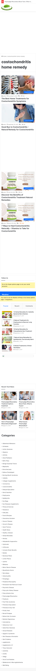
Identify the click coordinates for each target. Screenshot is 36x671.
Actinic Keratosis (7, 449)
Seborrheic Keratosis (9, 628)
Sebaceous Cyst (7, 625)
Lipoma (5, 561)
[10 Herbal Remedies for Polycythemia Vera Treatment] (7, 331)
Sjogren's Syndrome (8, 633)
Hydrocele (6, 544)
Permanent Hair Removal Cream (12, 584)
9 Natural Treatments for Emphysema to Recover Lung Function (22, 322)
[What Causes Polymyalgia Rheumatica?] (27, 415)
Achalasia (5, 446)
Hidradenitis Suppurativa (10, 541)
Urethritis (5, 651)
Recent (17, 306)
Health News (6, 530)
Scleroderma (6, 622)
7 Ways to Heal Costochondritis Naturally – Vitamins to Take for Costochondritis (15, 228)
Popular (5, 306)
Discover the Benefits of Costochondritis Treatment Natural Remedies (17, 197)
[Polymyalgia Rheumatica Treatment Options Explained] (9, 395)
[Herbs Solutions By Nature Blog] (6, 7)
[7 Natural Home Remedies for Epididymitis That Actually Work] (7, 339)
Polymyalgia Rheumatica (10, 596)
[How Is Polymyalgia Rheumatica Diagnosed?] (9, 415)
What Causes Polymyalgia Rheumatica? (23, 423)
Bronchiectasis (7, 469)
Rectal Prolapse (7, 613)
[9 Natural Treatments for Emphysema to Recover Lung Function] (7, 322)
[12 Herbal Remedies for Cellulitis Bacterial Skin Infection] (7, 314)
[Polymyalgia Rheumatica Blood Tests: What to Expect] (27, 395)
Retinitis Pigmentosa (9, 619)
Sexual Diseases (7, 630)
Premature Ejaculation (9, 605)
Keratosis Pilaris (7, 556)
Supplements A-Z (8, 645)
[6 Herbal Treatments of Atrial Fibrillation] (7, 348)
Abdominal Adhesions (9, 443)
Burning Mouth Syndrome (10, 475)
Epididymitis (6, 498)
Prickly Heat (6, 610)
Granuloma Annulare (9, 518)
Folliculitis (5, 512)
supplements (6, 642)
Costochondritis (7, 486)
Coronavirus (6, 484)
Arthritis (5, 455)
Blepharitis (6, 466)
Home (4, 56)
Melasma (5, 564)
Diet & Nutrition (7, 492)
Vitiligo (4, 656)
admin (4, 96)
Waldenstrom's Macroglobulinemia (13, 662)
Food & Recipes (7, 515)
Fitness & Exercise (8, 507)
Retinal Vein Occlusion (9, 616)
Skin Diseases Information (10, 636)
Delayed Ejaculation (8, 489)
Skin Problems (7, 639)
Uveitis (5, 653)
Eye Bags (5, 501)
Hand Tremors (7, 527)
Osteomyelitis (7, 576)
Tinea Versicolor (7, 648)
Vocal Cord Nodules (8, 659)
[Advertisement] (18, 31)
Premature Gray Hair (9, 607)
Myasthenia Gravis (8, 570)
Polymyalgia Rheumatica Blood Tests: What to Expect (20, 1)
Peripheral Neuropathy (9, 581)
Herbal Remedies (8, 535)
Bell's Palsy (6, 461)
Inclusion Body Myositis (10, 550)
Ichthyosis (6, 547)
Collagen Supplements (9, 481)
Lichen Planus (7, 558)
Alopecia (5, 452)
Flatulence (6, 509)
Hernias (5, 538)
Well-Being (6, 665)
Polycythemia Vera (8, 593)
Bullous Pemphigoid (8, 472)
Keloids (5, 553)
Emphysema (6, 495)
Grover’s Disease (8, 524)
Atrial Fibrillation (7, 458)
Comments (29, 306)
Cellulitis (5, 478)
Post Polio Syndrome (9, 602)
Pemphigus (6, 579)
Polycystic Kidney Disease (10, 590)
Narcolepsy (6, 573)
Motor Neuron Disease (9, 567)
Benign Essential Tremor (10, 463)
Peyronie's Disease (8, 587)
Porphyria (5, 599)
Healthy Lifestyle (8, 533)
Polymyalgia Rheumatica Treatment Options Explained (9, 404)
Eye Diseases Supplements (11, 504)
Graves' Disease (7, 521)
